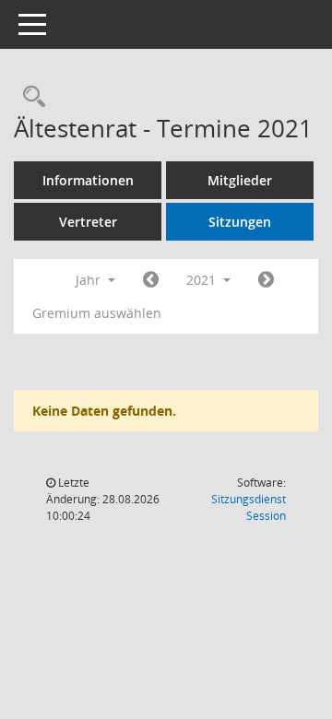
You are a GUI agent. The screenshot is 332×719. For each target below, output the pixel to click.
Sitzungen (239, 221)
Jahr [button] (90, 280)
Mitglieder (240, 180)
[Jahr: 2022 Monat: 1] (266, 280)
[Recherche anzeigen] (29, 97)
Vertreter (88, 221)
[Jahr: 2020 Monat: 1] (150, 280)
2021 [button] (202, 280)
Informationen (88, 180)
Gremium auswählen (96, 313)
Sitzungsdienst (248, 507)
